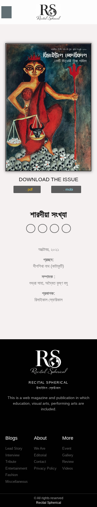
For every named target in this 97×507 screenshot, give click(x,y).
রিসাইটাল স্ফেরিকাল (48, 388)
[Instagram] (55, 419)
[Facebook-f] (29, 419)
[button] (6, 12)
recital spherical (48, 382)
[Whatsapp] (68, 419)
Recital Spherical (48, 503)
